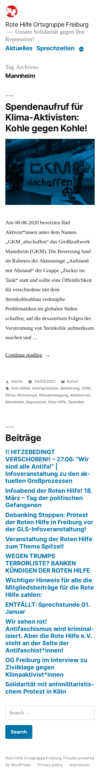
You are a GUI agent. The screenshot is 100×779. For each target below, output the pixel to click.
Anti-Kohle (20, 388)
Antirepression (45, 388)
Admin (17, 381)
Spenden (76, 402)
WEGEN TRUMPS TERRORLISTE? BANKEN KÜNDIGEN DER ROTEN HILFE (47, 563)
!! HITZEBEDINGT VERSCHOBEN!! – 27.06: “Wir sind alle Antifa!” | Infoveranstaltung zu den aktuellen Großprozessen (47, 466)
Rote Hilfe (57, 402)
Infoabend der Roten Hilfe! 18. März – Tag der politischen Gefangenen (48, 498)
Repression (36, 402)
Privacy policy (50, 765)
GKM (86, 388)
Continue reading (27, 355)
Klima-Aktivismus (21, 395)
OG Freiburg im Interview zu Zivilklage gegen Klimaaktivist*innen (46, 667)
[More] (81, 49)
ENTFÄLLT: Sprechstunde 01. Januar (47, 608)
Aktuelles (19, 48)
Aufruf (72, 381)
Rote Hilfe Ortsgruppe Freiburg (46, 24)
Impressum (79, 765)
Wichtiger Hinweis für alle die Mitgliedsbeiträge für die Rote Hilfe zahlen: (49, 587)
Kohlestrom (80, 395)
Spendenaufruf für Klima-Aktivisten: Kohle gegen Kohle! (46, 117)
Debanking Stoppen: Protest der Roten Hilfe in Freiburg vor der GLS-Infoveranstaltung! (49, 522)
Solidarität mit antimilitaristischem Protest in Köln (49, 688)
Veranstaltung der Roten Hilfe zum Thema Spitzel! (48, 542)
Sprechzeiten (55, 48)
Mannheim (14, 402)
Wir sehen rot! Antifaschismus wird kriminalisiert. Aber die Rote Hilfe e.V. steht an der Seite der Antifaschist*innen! (49, 636)
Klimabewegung (53, 395)
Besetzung (70, 388)
